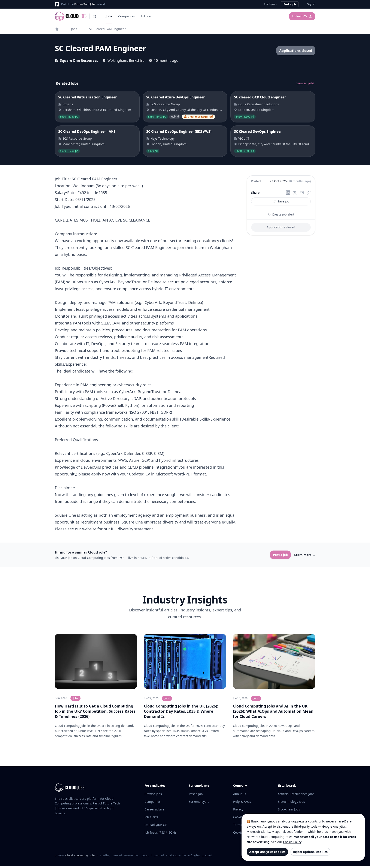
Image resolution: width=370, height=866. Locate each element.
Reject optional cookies (310, 852)
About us (239, 794)
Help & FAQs (242, 802)
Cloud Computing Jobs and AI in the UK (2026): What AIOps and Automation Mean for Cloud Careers (273, 711)
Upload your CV (156, 825)
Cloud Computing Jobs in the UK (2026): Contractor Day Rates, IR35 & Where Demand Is (181, 711)
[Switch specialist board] (95, 16)
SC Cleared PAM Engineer (107, 29)
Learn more (304, 555)
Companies (126, 16)
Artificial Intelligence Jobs (296, 794)
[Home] (57, 29)
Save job (283, 201)
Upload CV (299, 16)
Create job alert (282, 214)
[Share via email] (302, 192)
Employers (270, 4)
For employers (199, 802)
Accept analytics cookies (267, 852)
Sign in (311, 4)
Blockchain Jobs (289, 809)
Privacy (238, 809)
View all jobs (305, 83)
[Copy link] (308, 192)
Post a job (289, 4)
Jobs (109, 16)
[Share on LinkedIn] (288, 192)
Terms (237, 825)
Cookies (238, 817)
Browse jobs (153, 794)
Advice (146, 16)
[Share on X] (295, 192)
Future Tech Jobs (84, 4)
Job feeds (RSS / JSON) (160, 832)
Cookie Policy (292, 842)
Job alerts (151, 817)
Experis (68, 104)
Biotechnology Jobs (291, 802)
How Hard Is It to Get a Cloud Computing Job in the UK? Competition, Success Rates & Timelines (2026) (95, 711)
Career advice (154, 809)
